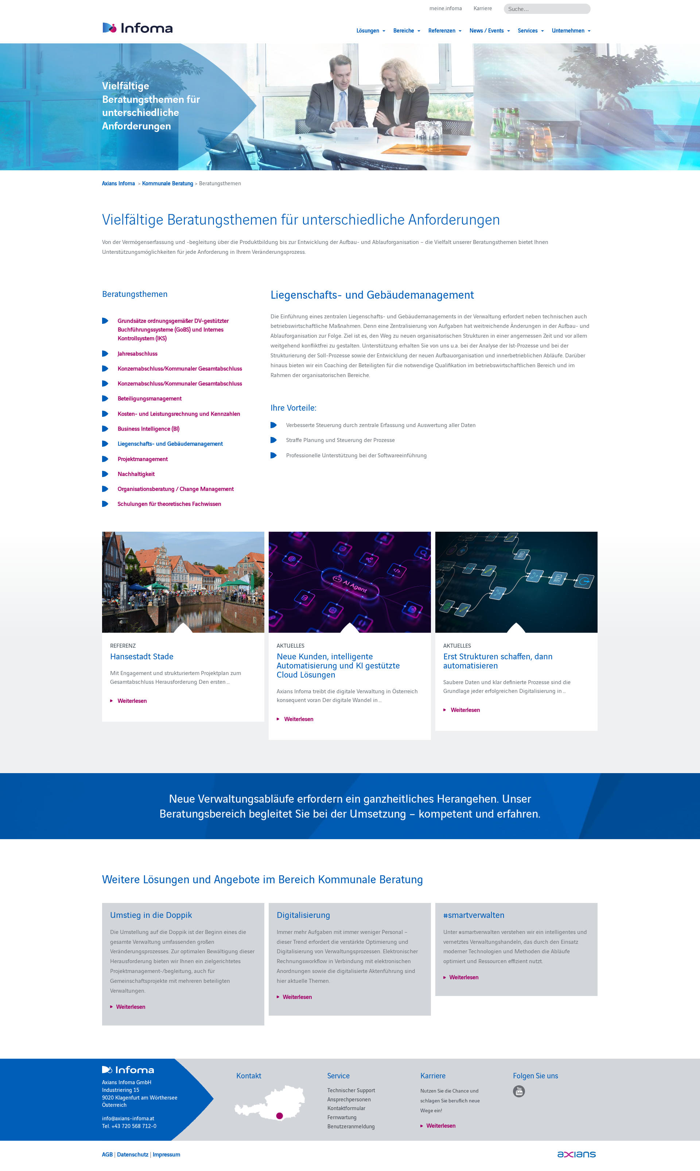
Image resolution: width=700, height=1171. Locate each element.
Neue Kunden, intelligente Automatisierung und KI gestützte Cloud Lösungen (338, 665)
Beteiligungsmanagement (150, 398)
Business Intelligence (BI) (148, 428)
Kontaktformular (346, 1108)
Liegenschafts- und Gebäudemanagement (170, 443)
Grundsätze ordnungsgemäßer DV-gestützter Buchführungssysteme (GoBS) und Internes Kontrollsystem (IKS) (173, 329)
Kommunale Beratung (167, 183)
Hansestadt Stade (142, 656)
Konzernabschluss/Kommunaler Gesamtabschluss (180, 368)
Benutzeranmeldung (351, 1126)
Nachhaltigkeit (136, 473)
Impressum (166, 1154)
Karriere (483, 8)
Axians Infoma (118, 183)
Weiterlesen (131, 700)
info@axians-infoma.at (128, 1118)
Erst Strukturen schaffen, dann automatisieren (498, 660)
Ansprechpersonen (349, 1099)
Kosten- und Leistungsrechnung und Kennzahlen (179, 413)
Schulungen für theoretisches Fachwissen (169, 503)
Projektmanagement (143, 458)
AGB (107, 1154)
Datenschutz (132, 1154)
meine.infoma (445, 8)
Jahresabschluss (138, 353)
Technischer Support (351, 1090)
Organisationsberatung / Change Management (176, 488)
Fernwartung (342, 1117)
